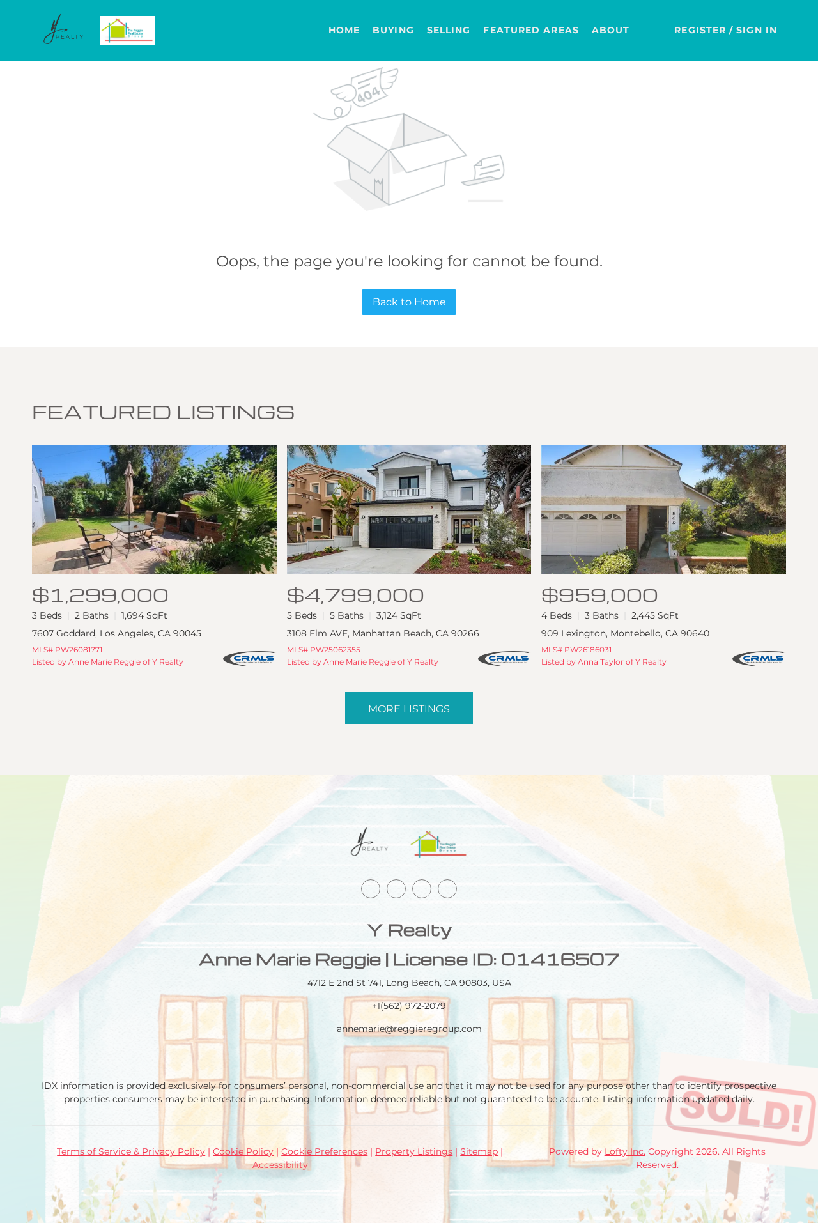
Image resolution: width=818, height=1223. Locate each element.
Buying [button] (393, 30)
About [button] (611, 30)
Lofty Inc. (625, 1151)
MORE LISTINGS (409, 709)
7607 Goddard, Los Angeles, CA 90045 (116, 633)
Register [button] (700, 30)
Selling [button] (449, 30)
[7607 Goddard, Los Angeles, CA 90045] (154, 510)
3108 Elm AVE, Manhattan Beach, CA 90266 (383, 633)
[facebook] (370, 888)
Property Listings (413, 1151)
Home (344, 30)
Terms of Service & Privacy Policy (131, 1151)
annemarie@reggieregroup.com (409, 1029)
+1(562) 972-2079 (409, 1005)
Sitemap (479, 1151)
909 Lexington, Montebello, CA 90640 (625, 633)
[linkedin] (396, 888)
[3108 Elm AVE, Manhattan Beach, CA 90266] (409, 510)
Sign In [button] (756, 30)
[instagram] (421, 888)
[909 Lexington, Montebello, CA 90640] (663, 510)
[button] (64, 30)
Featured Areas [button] (530, 30)
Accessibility (280, 1165)
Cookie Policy (243, 1151)
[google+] (447, 888)
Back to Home (409, 302)
